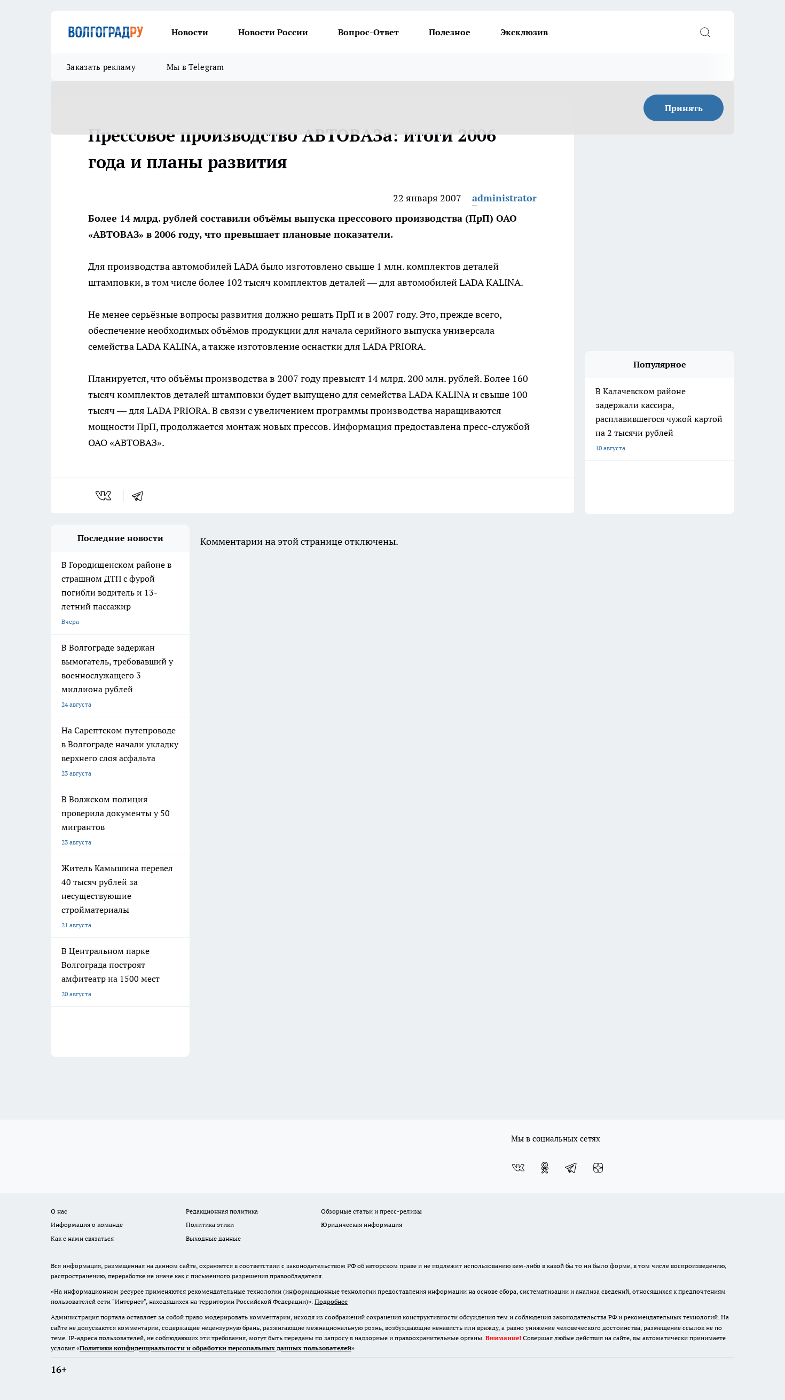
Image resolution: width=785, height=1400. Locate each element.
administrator (504, 198)
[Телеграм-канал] (571, 1167)
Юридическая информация (361, 1225)
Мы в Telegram (195, 67)
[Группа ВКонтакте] (518, 1167)
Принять (684, 108)
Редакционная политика (222, 1211)
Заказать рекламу (101, 67)
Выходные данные (213, 1238)
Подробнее (331, 1301)
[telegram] (141, 495)
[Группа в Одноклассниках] (544, 1167)
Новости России (273, 32)
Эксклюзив (524, 32)
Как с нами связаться (82, 1238)
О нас (59, 1211)
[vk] (104, 495)
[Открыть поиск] (705, 32)
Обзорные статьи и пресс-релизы (371, 1211)
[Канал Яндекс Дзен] (598, 1167)
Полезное (449, 32)
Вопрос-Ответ (368, 32)
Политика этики (210, 1225)
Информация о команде (87, 1225)
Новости (189, 32)
